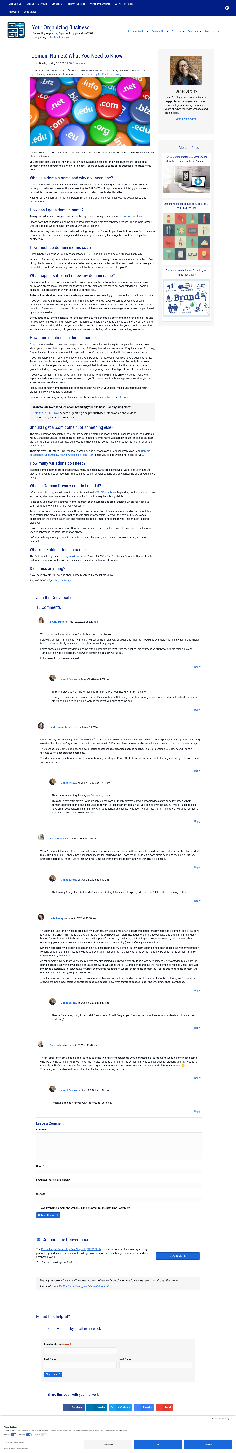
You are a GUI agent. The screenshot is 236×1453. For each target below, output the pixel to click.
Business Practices (124, 4)
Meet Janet (211, 31)
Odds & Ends (30, 11)
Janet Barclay (61, 37)
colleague (123, 397)
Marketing (14, 11)
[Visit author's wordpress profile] (195, 125)
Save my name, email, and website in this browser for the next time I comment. (85, 1208)
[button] (43, 12)
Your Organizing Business (61, 27)
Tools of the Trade (75, 4)
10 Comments (77, 63)
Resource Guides (136, 31)
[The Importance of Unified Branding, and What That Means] (186, 298)
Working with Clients (100, 4)
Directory (176, 31)
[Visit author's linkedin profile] (190, 125)
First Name (50, 1359)
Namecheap (125, 216)
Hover (139, 216)
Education (57, 4)
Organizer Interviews (36, 4)
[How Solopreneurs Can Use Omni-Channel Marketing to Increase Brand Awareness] (186, 179)
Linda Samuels (58, 727)
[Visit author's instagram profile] (180, 125)
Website (40, 1194)
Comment (42, 1129)
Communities (158, 31)
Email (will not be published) (53, 1180)
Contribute (193, 31)
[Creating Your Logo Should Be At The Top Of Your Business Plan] (186, 236)
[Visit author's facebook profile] (175, 125)
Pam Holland (57, 1045)
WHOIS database (106, 492)
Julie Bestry (56, 918)
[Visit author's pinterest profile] (185, 125)
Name (40, 1166)
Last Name (125, 1359)
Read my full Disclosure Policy (104, 74)
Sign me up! (53, 1374)
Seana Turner (58, 621)
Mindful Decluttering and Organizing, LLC (83, 1286)
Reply (197, 666)
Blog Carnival (15, 4)
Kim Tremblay (58, 838)
